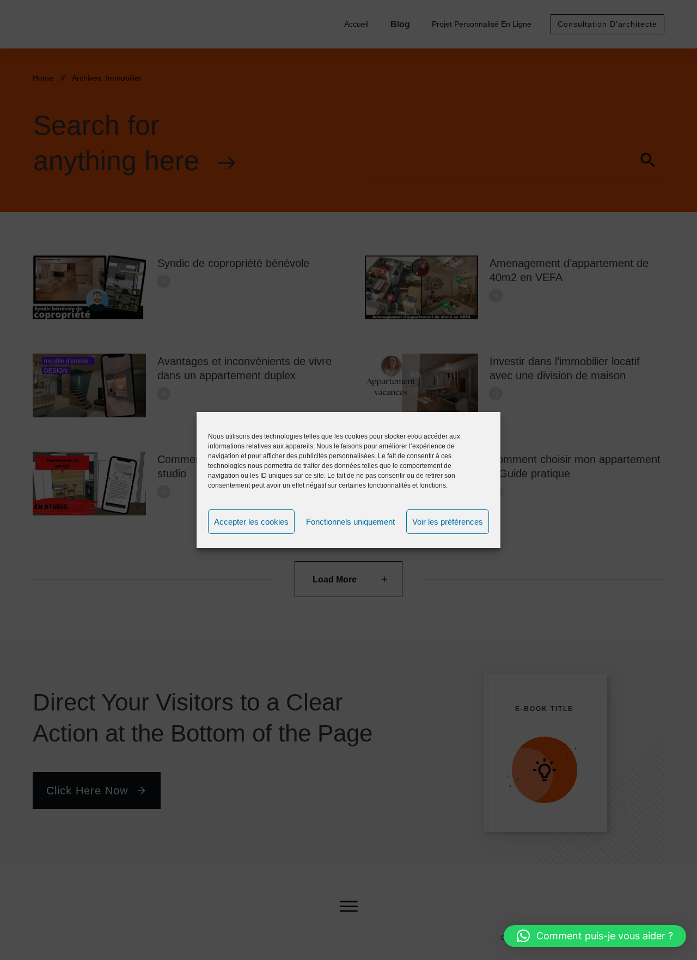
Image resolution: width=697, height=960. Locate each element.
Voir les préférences (447, 521)
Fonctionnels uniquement (350, 521)
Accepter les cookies (251, 521)
